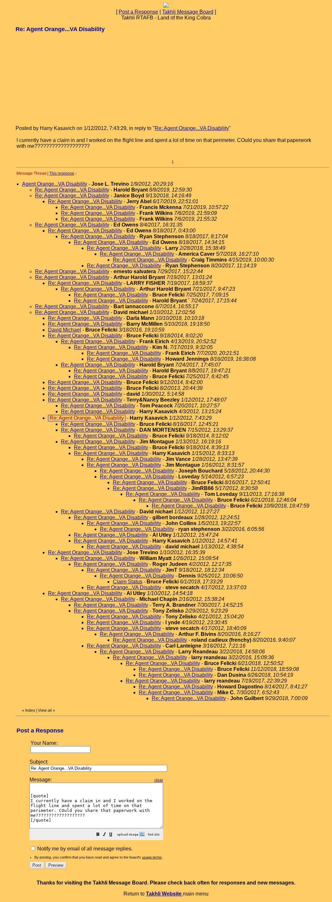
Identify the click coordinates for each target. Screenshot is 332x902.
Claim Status (127, 581)
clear (158, 780)
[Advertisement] (64, 78)
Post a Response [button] (138, 12)
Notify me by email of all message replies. (84, 848)
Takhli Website (164, 893)
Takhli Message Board (187, 12)
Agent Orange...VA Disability (54, 184)
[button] (98, 835)
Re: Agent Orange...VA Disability (192, 128)
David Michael (64, 330)
